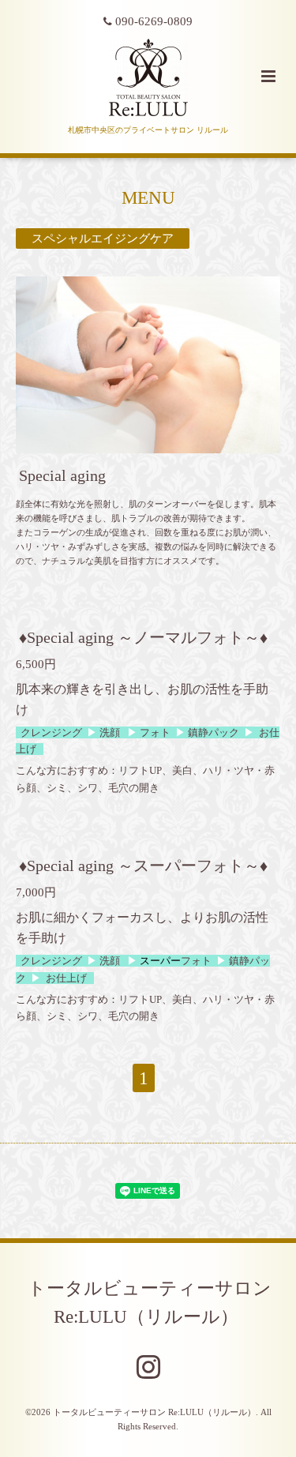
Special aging (62, 475)
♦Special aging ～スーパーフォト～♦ (143, 866)
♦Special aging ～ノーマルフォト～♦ (143, 637)
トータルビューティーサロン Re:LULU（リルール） (150, 1303)
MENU (148, 198)
